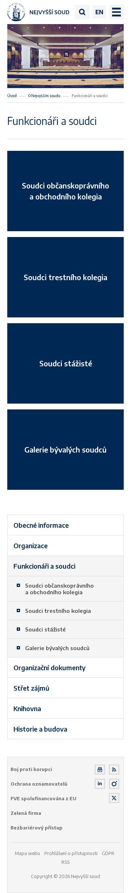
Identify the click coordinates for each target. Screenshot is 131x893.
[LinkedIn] (100, 784)
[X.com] (114, 798)
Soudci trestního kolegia (65, 277)
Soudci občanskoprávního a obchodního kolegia (65, 191)
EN (99, 12)
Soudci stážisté (65, 363)
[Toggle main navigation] (116, 12)
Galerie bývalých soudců (65, 449)
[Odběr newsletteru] (100, 769)
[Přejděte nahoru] (115, 877)
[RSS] (114, 769)
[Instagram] (114, 784)
